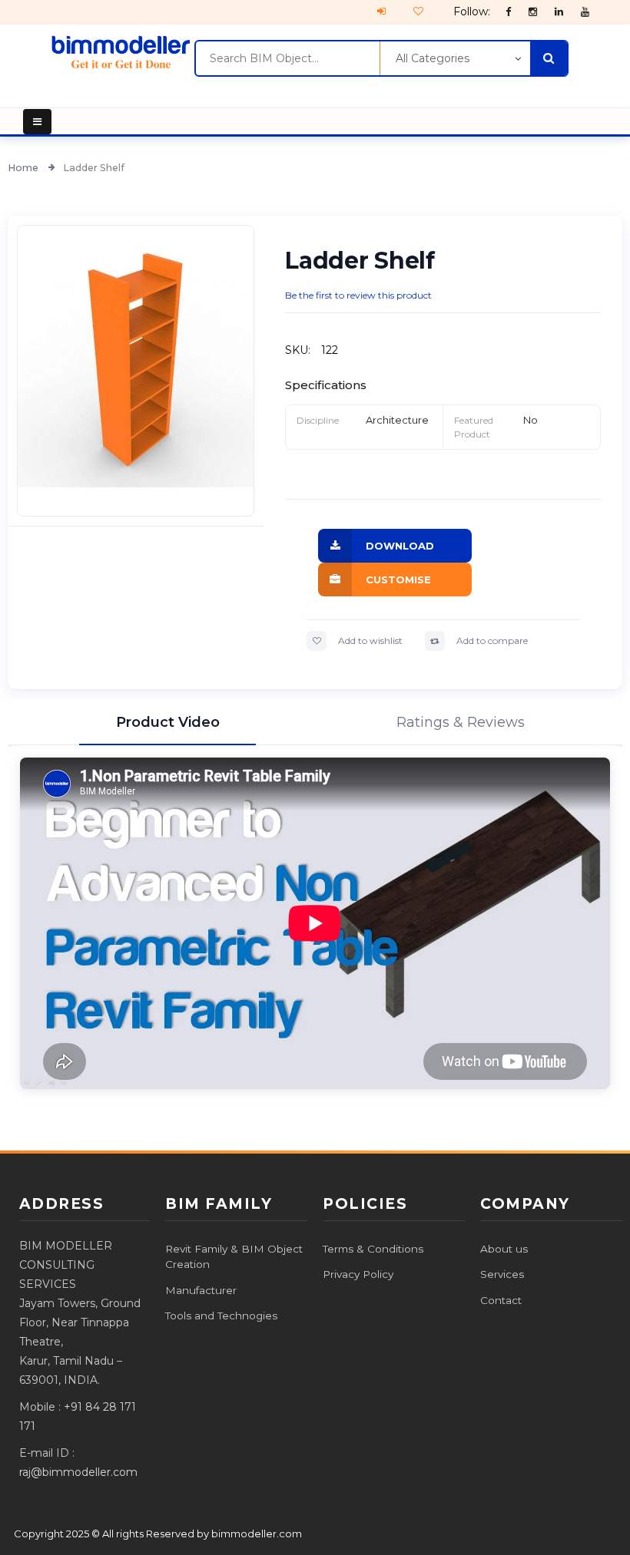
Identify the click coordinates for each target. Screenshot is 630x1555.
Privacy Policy (358, 1274)
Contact (501, 1300)
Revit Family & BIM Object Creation (234, 1256)
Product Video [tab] (168, 722)
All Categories (432, 58)
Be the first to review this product (358, 295)
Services (502, 1274)
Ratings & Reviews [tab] (460, 722)
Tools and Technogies (221, 1315)
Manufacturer (201, 1290)
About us (504, 1249)
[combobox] (287, 58)
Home (24, 167)
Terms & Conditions (373, 1249)
